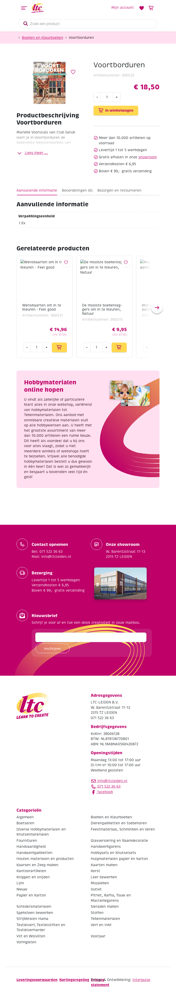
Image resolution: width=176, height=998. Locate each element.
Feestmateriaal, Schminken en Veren (123, 829)
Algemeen (25, 817)
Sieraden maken (105, 906)
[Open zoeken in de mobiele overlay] (88, 24)
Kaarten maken (104, 865)
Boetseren (25, 823)
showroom (147, 157)
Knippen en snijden (33, 877)
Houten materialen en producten (45, 859)
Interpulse (141, 980)
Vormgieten (26, 942)
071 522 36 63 (108, 786)
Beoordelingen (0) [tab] (77, 190)
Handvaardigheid (31, 847)
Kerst (95, 871)
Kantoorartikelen (31, 871)
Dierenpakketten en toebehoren (119, 823)
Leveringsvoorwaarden (37, 980)
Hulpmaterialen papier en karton (119, 859)
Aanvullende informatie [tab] (36, 190)
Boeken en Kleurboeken (42, 38)
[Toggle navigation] (24, 8)
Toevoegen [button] (59, 347)
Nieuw (21, 889)
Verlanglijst (141, 8)
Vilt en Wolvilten (30, 936)
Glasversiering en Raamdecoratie (119, 841)
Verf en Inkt (101, 925)
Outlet (96, 889)
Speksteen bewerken (34, 913)
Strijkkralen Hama (32, 919)
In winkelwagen (119, 110)
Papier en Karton (31, 895)
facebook (104, 792)
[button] (157, 307)
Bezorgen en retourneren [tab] (119, 190)
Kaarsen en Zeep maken (37, 865)
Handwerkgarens (106, 847)
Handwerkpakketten (34, 853)
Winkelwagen (151, 8)
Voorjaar (98, 936)
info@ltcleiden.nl (112, 781)
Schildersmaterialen (33, 906)
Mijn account (122, 8)
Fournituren (26, 841)
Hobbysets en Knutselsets (113, 853)
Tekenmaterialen (105, 919)
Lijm (20, 883)
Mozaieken (100, 883)
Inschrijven (52, 648)
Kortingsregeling (74, 980)
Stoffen (97, 913)
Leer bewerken (104, 877)
